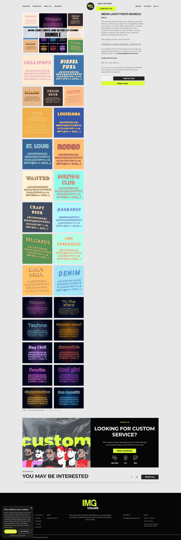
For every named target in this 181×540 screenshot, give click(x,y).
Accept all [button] (10, 531)
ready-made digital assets (36, 410)
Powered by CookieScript (18, 535)
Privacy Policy (8, 527)
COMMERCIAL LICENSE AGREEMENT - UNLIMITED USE (121, 44)
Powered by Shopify (41, 537)
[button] (147, 6)
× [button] (31, 508)
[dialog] (18, 522)
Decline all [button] (24, 531)
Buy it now (123, 83)
